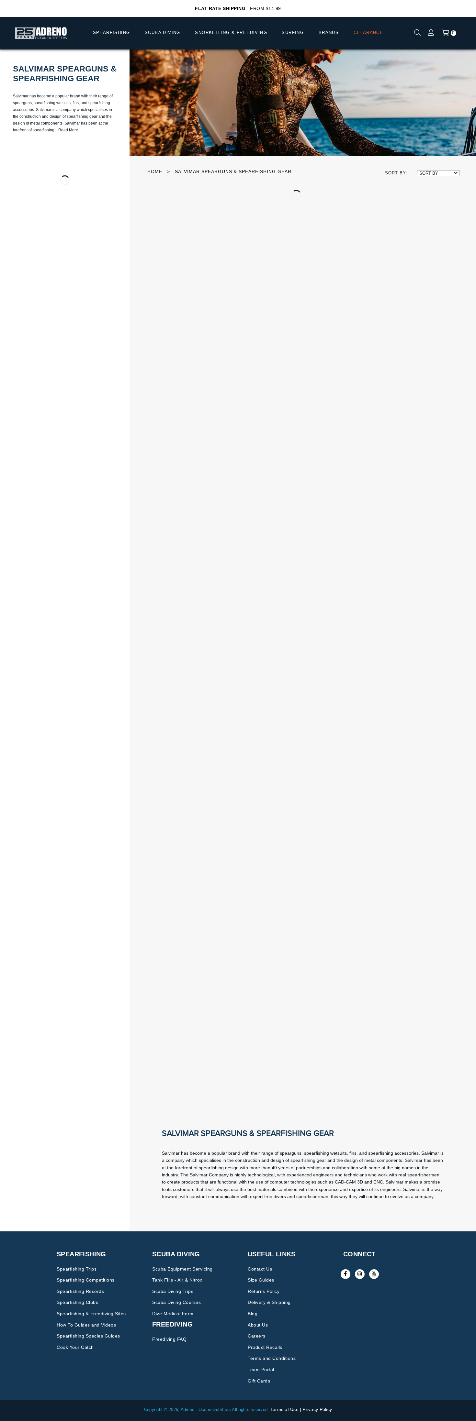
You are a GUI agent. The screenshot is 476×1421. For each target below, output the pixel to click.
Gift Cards (259, 1380)
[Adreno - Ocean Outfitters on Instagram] (360, 1274)
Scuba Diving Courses (176, 1302)
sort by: (396, 173)
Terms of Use (284, 1409)
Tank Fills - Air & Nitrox (177, 1280)
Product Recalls (265, 1347)
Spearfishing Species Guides (88, 1335)
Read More (68, 130)
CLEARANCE (368, 32)
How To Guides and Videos (86, 1324)
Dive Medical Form (173, 1313)
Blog (252, 1313)
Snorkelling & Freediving (231, 32)
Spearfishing (111, 32)
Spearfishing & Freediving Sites (91, 1313)
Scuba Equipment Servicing (182, 1269)
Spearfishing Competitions (86, 1280)
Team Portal (261, 1369)
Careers (257, 1335)
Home (154, 171)
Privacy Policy (317, 1409)
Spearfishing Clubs (77, 1302)
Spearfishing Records (80, 1291)
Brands (329, 32)
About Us (258, 1324)
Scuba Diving (162, 32)
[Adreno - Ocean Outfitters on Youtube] (374, 1274)
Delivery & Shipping (269, 1302)
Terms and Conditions (272, 1358)
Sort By (428, 173)
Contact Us (260, 1269)
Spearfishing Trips (76, 1269)
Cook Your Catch (75, 1347)
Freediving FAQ (169, 1339)
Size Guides (261, 1280)
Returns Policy (263, 1291)
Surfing (293, 32)
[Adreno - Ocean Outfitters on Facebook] (345, 1274)
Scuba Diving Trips (172, 1291)
